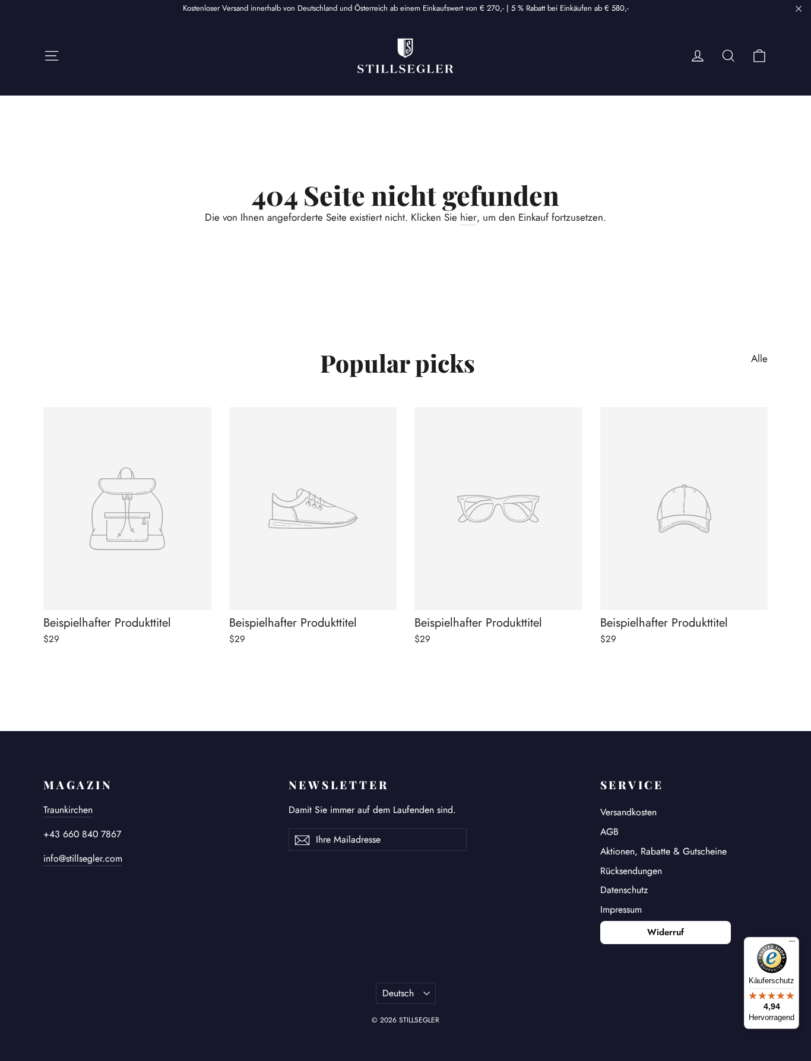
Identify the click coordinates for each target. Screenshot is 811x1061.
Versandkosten (628, 812)
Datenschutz (624, 890)
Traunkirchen (68, 810)
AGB (609, 831)
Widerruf (665, 932)
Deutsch (398, 993)
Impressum (621, 909)
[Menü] (792, 944)
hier (468, 217)
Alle (759, 358)
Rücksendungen (631, 871)
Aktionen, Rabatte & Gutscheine (663, 851)
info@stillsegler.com (82, 858)
